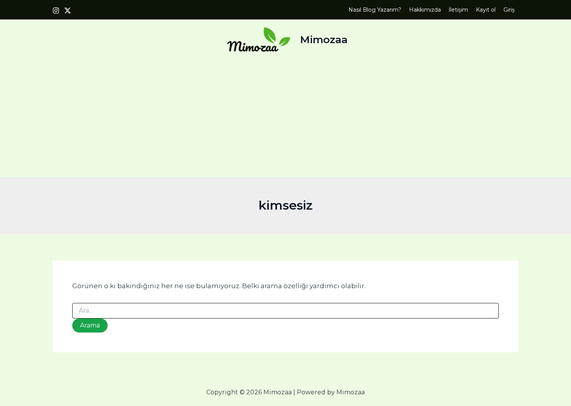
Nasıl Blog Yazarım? (374, 9)
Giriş (509, 9)
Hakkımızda (425, 9)
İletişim (458, 9)
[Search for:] (285, 310)
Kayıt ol (486, 9)
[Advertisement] (285, 118)
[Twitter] (67, 10)
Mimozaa (324, 39)
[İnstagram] (55, 10)
